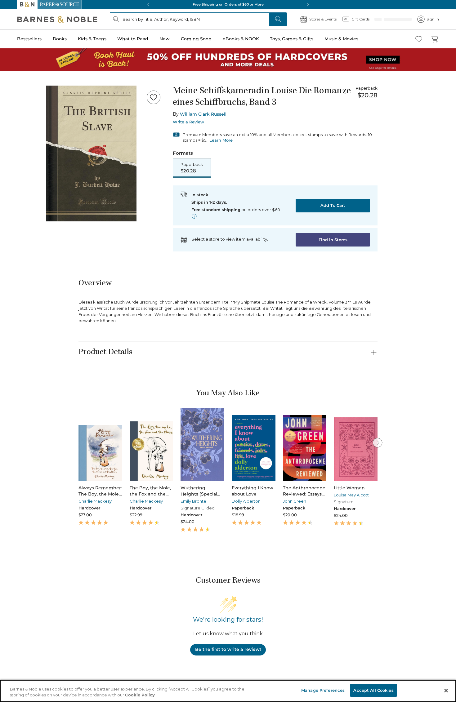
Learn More (221, 140)
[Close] (446, 690)
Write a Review (188, 122)
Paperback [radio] (192, 168)
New (164, 39)
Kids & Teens (92, 39)
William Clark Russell (203, 114)
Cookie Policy (140, 695)
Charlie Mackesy (95, 501)
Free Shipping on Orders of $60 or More (228, 4)
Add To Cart (332, 205)
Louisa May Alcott (351, 495)
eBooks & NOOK (241, 39)
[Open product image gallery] (91, 153)
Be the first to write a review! (228, 650)
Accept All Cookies (373, 690)
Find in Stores (333, 240)
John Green (294, 501)
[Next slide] (377, 443)
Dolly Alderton (246, 501)
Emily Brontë (193, 501)
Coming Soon (196, 39)
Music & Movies (341, 39)
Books (60, 39)
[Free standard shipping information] (194, 216)
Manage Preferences (323, 690)
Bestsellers (29, 39)
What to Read (132, 39)
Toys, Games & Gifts (291, 39)
